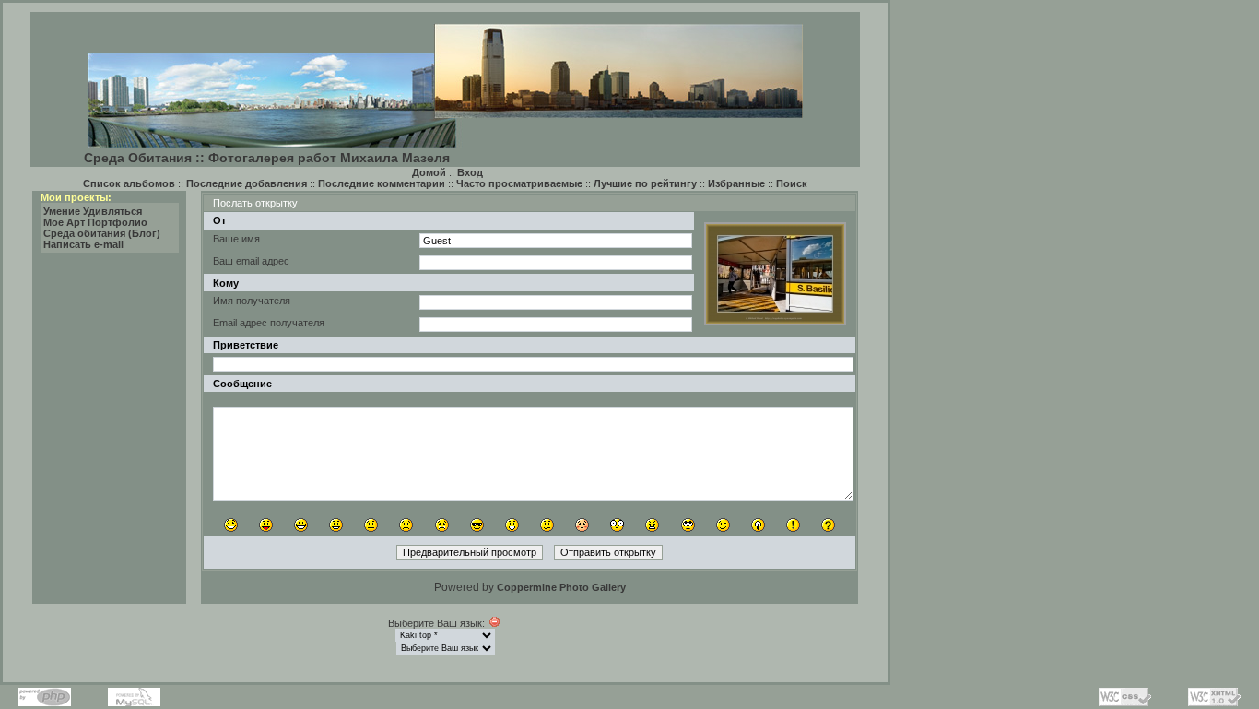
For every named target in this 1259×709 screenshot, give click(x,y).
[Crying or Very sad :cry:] (442, 525)
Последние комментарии (381, 183)
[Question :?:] (828, 525)
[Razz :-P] (266, 525)
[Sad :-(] (406, 525)
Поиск (791, 183)
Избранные (736, 183)
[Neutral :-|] (371, 525)
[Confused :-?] (547, 525)
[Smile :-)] (336, 525)
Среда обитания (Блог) (101, 233)
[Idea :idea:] (758, 525)
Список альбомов (129, 183)
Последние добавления (246, 183)
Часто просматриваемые (519, 183)
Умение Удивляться (92, 211)
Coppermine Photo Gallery (561, 587)
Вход (470, 172)
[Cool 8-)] (477, 525)
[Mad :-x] (652, 525)
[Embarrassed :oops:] (582, 525)
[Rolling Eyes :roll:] (688, 525)
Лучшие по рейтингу (645, 183)
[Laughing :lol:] (231, 525)
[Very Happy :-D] (301, 525)
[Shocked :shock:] (617, 525)
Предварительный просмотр (469, 552)
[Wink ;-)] (723, 525)
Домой (429, 172)
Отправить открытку (608, 552)
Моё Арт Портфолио (95, 222)
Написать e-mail (83, 244)
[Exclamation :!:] (793, 525)
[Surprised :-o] (512, 525)
